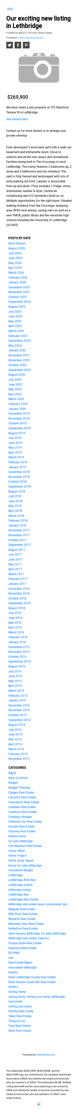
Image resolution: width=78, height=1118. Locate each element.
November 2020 (19, 360)
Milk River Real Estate (22, 914)
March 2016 (16, 632)
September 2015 (19, 661)
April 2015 (15, 686)
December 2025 (19, 287)
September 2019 (19, 428)
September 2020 (19, 370)
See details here (17, 119)
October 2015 (17, 657)
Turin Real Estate (19, 1026)
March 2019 (16, 457)
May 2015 (15, 681)
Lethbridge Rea (18, 894)
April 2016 (15, 627)
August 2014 (16, 725)
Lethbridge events (20, 885)
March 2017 (16, 574)
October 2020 (17, 365)
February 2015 (17, 695)
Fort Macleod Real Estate (25, 846)
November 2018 (19, 477)
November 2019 (19, 418)
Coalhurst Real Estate (22, 812)
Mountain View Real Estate (26, 924)
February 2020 (17, 404)
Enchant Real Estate (21, 826)
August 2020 (16, 374)
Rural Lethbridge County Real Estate (32, 977)
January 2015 (17, 700)
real (10, 958)
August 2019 (16, 433)
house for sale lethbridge (25, 865)
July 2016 (14, 613)
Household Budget (20, 870)
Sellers (13, 987)
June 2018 (15, 501)
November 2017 (19, 535)
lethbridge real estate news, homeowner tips (37, 904)
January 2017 (17, 584)
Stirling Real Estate (21, 1011)
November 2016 (19, 593)
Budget (13, 782)
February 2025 (17, 336)
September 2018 (19, 486)
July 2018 (14, 496)
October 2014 (17, 715)
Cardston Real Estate (22, 797)
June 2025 (15, 316)
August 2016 (16, 608)
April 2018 (15, 511)
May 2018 (15, 506)
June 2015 (15, 676)
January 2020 (17, 409)
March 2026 (16, 272)
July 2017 (14, 554)
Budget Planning (19, 787)
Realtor (13, 972)
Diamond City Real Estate (25, 821)
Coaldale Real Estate (22, 807)
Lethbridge (15, 875)
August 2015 (16, 666)
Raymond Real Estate (22, 948)
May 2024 (15, 345)
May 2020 (15, 389)
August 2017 (16, 550)
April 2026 (15, 268)
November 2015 (19, 652)
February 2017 (17, 579)
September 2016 (19, 603)
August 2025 (16, 306)
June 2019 (15, 443)
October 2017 (17, 540)
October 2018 (17, 481)
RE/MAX (14, 953)
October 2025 (17, 297)
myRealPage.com (45, 1054)
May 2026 (15, 263)
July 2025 (14, 311)
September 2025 (19, 302)
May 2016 (15, 623)
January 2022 (17, 350)
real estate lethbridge (22, 967)
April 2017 (15, 569)
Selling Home (17, 992)
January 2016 (17, 642)
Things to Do (16, 1021)
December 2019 (19, 413)
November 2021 (19, 355)
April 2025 (15, 326)
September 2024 (19, 340)
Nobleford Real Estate (23, 928)
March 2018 (16, 516)
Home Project (17, 855)
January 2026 (17, 282)
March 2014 (16, 749)
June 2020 (15, 384)
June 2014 (15, 734)
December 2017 (19, 530)
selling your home (20, 1006)
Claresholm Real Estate (23, 802)
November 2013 (19, 759)
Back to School (18, 778)
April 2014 (15, 744)
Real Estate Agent (20, 962)
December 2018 (19, 472)
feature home (17, 836)
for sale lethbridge (20, 841)
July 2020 (14, 379)
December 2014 (19, 705)
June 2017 (15, 559)
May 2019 (15, 447)
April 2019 (15, 452)
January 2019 (17, 467)
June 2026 (15, 258)
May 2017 (15, 564)
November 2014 (19, 710)
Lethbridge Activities (22, 880)
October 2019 (17, 423)
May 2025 (15, 321)
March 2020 (16, 399)
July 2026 (14, 253)
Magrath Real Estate (21, 909)
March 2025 (16, 331)
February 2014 (17, 754)
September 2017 (19, 545)
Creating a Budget (20, 817)
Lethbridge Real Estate (30, 37)
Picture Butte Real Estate (24, 943)
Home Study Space (21, 860)
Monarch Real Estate (22, 919)
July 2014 (14, 729)
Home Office (16, 851)
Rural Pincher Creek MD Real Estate (32, 982)
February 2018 (17, 520)
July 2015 (14, 671)
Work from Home (19, 1031)
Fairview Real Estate (21, 831)
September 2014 (19, 720)
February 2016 (17, 637)
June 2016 (15, 618)
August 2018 (16, 491)
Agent (12, 773)
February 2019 (17, 462)
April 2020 (15, 394)
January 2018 (17, 525)
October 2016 (17, 598)
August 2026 (16, 248)
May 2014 (15, 739)
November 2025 (19, 292)
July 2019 (14, 438)
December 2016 (19, 589)
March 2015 (16, 691)
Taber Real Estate (20, 1016)
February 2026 (17, 277)
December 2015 (19, 647)
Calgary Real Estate (21, 792)
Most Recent (16, 243)
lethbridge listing (19, 890)
